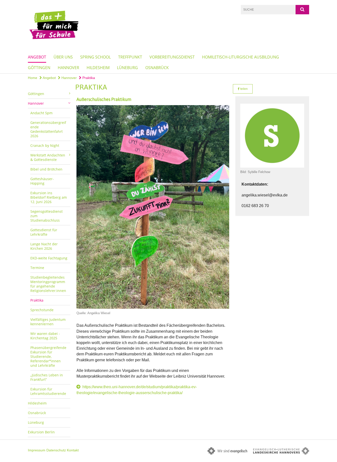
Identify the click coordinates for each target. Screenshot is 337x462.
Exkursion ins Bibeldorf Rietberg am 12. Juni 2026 (48, 197)
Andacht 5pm (41, 113)
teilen (244, 89)
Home (32, 78)
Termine (37, 267)
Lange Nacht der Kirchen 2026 (44, 246)
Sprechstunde (42, 310)
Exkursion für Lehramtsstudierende (48, 391)
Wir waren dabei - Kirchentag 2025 (45, 335)
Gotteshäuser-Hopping (42, 181)
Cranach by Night (44, 145)
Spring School (95, 57)
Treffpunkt (130, 57)
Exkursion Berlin (41, 432)
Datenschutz (56, 450)
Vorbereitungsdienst (172, 57)
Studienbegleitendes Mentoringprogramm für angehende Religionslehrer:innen (48, 284)
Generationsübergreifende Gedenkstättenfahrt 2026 (48, 129)
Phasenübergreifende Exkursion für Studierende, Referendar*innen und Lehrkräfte (48, 356)
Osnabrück (157, 67)
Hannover (68, 67)
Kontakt (73, 450)
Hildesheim (98, 67)
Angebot (37, 57)
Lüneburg (127, 67)
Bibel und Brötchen (46, 169)
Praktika (88, 78)
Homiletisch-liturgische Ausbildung (240, 57)
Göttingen (39, 67)
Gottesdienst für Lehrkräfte (43, 232)
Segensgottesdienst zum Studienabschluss (46, 216)
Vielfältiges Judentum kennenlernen (48, 321)
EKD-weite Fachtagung (48, 258)
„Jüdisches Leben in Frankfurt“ (46, 377)
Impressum (36, 450)
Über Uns (63, 57)
